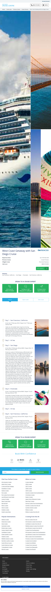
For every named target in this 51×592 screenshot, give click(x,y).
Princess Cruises (16, 9)
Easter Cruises (29, 497)
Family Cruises (5, 490)
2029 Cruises (29, 490)
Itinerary (10, 299)
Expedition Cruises (6, 488)
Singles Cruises (5, 510)
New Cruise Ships (6, 501)
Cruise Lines (9, 9)
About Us (4, 567)
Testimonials (5, 573)
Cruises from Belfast (31, 543)
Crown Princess (25, 9)
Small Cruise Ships (6, 512)
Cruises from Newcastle (31, 547)
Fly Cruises (4, 493)
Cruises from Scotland (31, 541)
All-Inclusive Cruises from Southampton (35, 532)
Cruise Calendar (29, 482)
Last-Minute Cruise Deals (8, 497)
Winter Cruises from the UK (32, 512)
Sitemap (28, 571)
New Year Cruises (30, 501)
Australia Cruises (6, 526)
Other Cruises (41, 299)
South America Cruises (7, 545)
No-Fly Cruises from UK (31, 519)
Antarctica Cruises (6, 521)
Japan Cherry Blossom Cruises (33, 499)
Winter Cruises (29, 510)
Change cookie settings (31, 569)
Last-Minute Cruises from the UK (34, 528)
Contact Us (4, 563)
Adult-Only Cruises (6, 484)
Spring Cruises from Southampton (34, 503)
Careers (27, 561)
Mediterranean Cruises (7, 538)
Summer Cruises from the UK (33, 505)
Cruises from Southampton (32, 530)
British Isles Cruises (6, 528)
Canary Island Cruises (7, 530)
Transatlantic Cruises (7, 547)
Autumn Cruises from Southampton (34, 493)
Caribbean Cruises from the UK (33, 524)
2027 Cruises (29, 486)
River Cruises (5, 505)
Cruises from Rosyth (31, 549)
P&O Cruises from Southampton (34, 536)
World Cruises (5, 549)
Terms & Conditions (30, 563)
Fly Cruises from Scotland (8, 495)
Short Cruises (5, 507)
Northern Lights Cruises (8, 541)
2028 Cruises (29, 488)
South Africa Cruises (7, 543)
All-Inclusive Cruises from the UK (34, 521)
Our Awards (4, 569)
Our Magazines (5, 571)
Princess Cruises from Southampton (35, 538)
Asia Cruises (5, 524)
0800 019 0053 (45, 264)
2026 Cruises (29, 484)
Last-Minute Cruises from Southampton (35, 534)
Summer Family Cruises (31, 507)
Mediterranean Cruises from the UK (34, 526)
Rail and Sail (5, 503)
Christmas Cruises (30, 495)
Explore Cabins (25, 299)
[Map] (25, 310)
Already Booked (45, 1)
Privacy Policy (29, 565)
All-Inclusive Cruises (6, 482)
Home (3, 9)
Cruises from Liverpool (31, 545)
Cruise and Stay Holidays (8, 486)
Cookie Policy (29, 567)
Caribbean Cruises (6, 532)
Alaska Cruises (5, 519)
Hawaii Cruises (5, 536)
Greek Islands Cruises (7, 534)
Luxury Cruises (5, 499)
